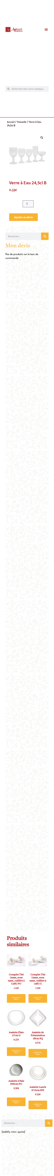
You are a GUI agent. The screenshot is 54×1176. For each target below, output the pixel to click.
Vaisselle (21, 121)
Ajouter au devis (23, 217)
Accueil (11, 121)
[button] (46, 29)
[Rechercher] (45, 236)
